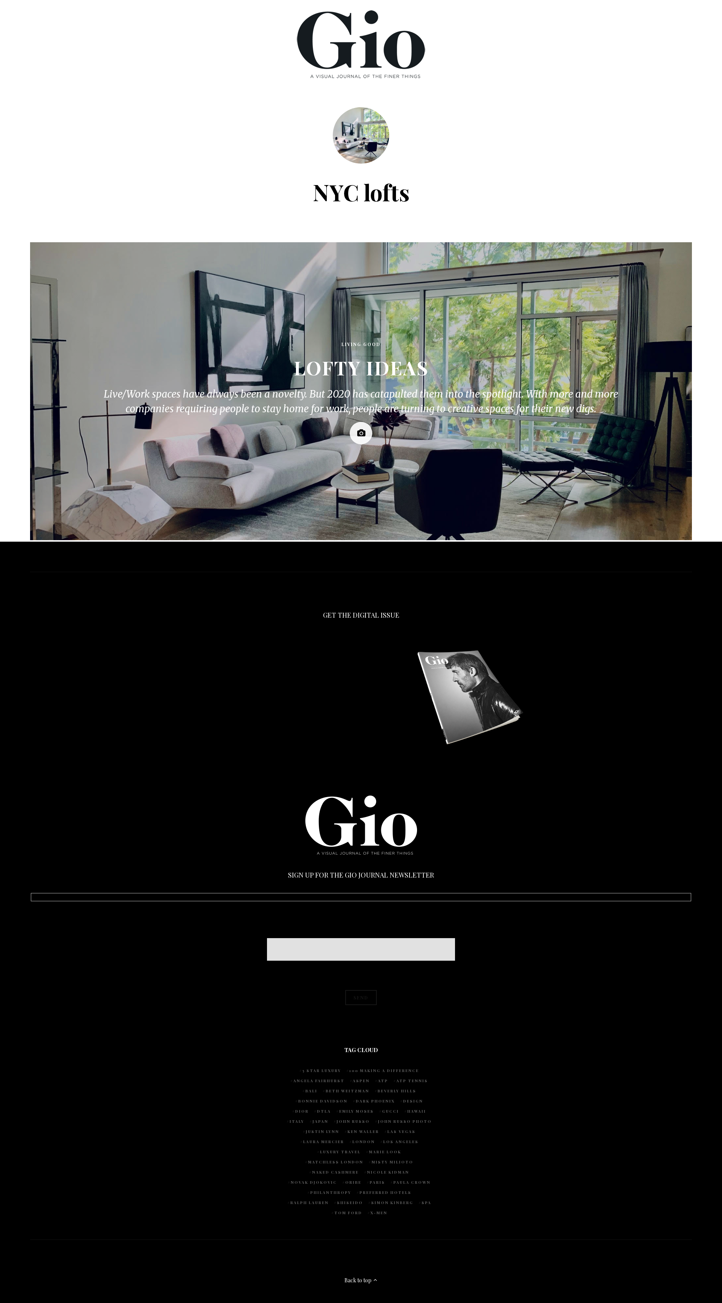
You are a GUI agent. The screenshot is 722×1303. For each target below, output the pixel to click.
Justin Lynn (322, 1131)
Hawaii (416, 1111)
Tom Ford (348, 1212)
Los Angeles (401, 1141)
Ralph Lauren (309, 1202)
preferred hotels (385, 1192)
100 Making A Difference (384, 1070)
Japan (320, 1121)
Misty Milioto (392, 1162)
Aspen (361, 1080)
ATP (383, 1080)
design (413, 1101)
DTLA (324, 1111)
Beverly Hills (397, 1090)
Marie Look (385, 1151)
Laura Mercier (323, 1141)
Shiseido (350, 1202)
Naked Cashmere (335, 1172)
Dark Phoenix (375, 1101)
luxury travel (340, 1151)
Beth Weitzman (347, 1090)
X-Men (378, 1212)
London (363, 1141)
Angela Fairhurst (318, 1080)
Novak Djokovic (314, 1182)
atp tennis (412, 1080)
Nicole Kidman (388, 1172)
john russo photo (405, 1121)
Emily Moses (356, 1111)
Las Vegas (401, 1131)
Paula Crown (412, 1182)
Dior (302, 1111)
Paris (377, 1182)
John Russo (353, 1121)
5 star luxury (321, 1070)
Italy (297, 1121)
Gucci (390, 1111)
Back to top (358, 1280)
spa (426, 1202)
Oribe (353, 1182)
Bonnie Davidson (322, 1101)
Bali (311, 1090)
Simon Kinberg (392, 1202)
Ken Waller (363, 1131)
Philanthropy (330, 1192)
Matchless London (335, 1162)
